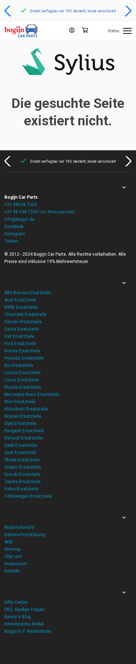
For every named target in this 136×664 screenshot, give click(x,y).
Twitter (11, 241)
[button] (8, 11)
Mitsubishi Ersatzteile (26, 409)
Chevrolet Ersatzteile (25, 314)
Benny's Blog (17, 616)
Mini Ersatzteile (20, 401)
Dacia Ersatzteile (21, 329)
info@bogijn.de (19, 219)
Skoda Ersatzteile (22, 459)
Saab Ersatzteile (20, 445)
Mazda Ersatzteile (22, 387)
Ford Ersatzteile (20, 343)
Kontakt (12, 571)
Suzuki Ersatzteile (22, 474)
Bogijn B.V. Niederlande (27, 631)
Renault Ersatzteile (23, 438)
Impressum (15, 563)
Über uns (13, 556)
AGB (8, 541)
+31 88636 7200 (20, 204)
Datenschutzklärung (24, 534)
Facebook (14, 226)
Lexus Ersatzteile (21, 379)
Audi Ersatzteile (20, 300)
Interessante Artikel (24, 624)
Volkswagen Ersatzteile (28, 496)
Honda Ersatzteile (22, 350)
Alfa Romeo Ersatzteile (27, 292)
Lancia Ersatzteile (22, 372)
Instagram (14, 233)
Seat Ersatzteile (20, 452)
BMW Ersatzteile (21, 307)
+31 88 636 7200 (39, 211)
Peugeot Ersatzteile (24, 430)
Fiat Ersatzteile (19, 336)
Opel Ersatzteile (20, 423)
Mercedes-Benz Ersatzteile (31, 394)
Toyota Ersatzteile (22, 481)
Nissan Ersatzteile (22, 416)
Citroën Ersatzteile (23, 321)
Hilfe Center (16, 602)
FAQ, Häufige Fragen (24, 609)
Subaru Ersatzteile (22, 467)
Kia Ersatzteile (18, 365)
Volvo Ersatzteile (21, 488)
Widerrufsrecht (19, 527)
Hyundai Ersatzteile (24, 358)
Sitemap (12, 549)
